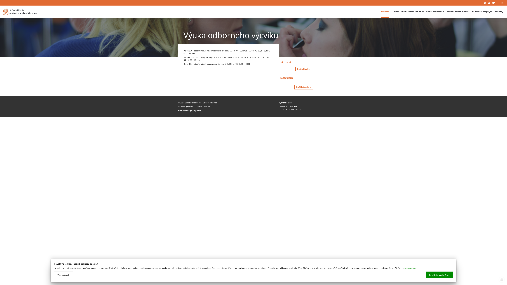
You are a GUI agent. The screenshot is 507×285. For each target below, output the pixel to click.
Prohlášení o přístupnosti (189, 110)
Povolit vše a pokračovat (439, 275)
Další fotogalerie (303, 87)
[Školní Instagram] (502, 3)
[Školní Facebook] (498, 3)
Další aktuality (303, 69)
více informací (410, 268)
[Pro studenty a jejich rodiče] (485, 3)
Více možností (63, 275)
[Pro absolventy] (494, 3)
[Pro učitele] (489, 3)
